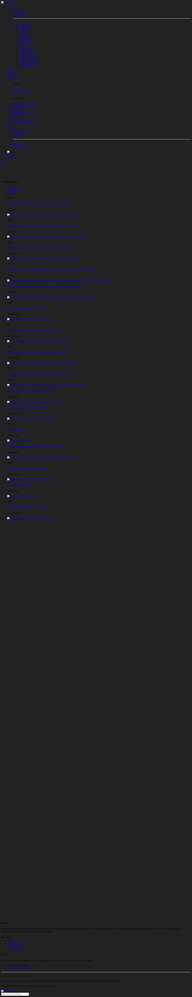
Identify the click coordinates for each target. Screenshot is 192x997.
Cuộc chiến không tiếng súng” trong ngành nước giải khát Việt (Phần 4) (37, 352)
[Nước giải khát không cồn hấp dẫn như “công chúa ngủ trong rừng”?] (41, 457)
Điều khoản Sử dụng (17, 943)
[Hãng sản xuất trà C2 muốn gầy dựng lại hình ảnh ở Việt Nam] (38, 341)
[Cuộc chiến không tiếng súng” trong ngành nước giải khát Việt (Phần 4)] (42, 363)
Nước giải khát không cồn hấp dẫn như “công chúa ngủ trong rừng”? (36, 447)
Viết (3, 162)
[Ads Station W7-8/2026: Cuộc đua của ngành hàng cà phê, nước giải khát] (43, 215)
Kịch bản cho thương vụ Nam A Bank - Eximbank (28, 408)
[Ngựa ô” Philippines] (18, 440)
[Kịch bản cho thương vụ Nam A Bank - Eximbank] (32, 419)
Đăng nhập (12, 154)
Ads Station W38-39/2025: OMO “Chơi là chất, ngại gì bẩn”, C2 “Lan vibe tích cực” (42, 226)
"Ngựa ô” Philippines (16, 430)
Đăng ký (11, 157)
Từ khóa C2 (13, 193)
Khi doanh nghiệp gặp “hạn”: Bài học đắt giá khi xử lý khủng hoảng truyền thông (41, 374)
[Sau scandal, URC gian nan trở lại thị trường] (29, 319)
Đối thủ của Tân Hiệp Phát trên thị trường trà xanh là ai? (31, 391)
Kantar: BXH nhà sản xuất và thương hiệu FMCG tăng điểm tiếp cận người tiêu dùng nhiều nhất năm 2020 (52, 270)
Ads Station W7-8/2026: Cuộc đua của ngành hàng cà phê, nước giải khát (37, 204)
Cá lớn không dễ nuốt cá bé (18, 485)
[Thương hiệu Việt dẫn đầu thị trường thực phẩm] (31, 479)
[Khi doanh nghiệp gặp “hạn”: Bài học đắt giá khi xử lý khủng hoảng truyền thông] (47, 385)
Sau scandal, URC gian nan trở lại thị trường (26, 308)
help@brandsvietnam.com (19, 968)
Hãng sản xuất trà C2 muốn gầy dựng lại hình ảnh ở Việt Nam (33, 330)
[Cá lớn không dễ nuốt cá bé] (21, 496)
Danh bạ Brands (15, 190)
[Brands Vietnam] (10, 2)
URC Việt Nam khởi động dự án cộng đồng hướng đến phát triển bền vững (38, 248)
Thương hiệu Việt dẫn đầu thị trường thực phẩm (27, 468)
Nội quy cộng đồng (16, 948)
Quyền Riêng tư (14, 946)
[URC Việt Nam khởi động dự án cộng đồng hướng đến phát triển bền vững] (44, 258)
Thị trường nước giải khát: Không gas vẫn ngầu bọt (29, 507)
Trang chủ (12, 187)
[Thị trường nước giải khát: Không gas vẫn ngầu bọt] (32, 518)
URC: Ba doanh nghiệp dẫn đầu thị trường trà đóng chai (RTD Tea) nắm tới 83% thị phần (44, 286)
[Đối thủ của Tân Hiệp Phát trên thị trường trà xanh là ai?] (35, 402)
